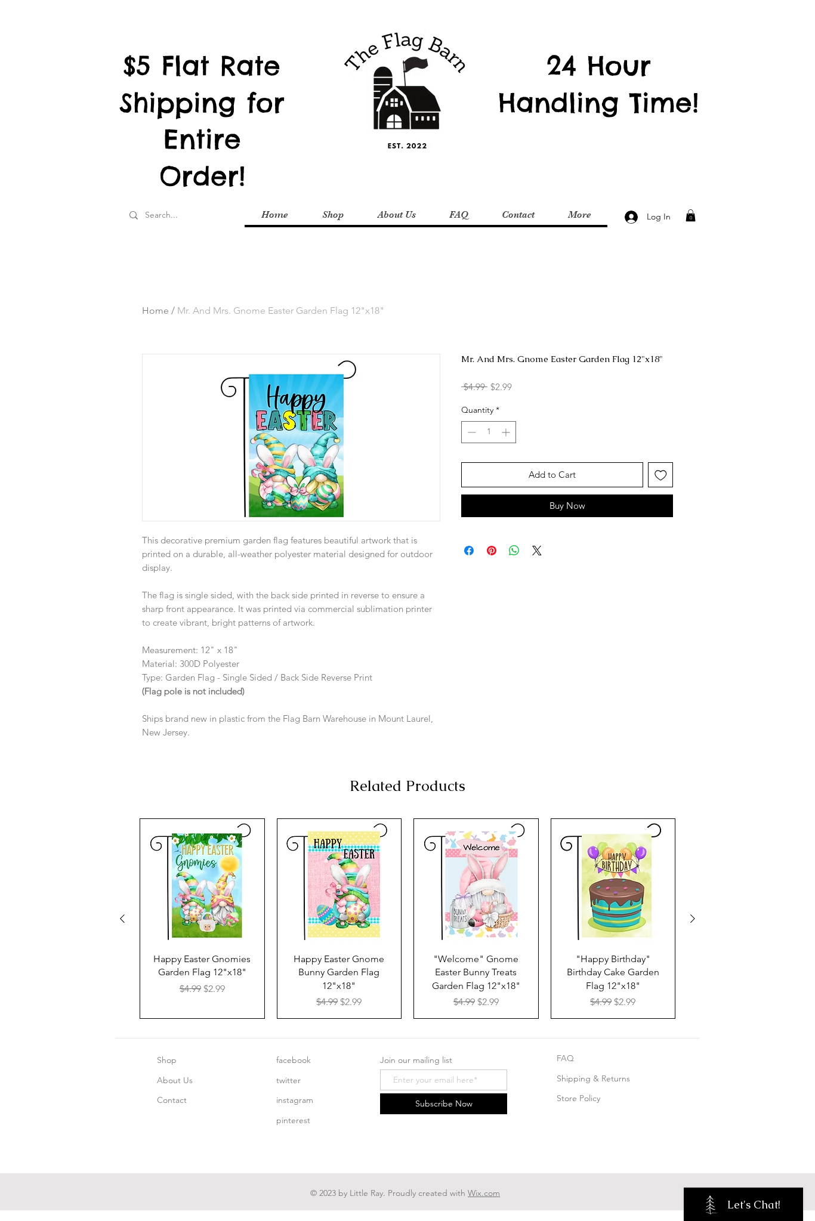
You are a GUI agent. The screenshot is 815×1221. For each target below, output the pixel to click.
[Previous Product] (122, 918)
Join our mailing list (416, 1060)
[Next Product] (693, 918)
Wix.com (484, 1193)
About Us (175, 1080)
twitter (288, 1080)
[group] (407, 918)
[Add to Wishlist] (661, 475)
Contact (172, 1100)
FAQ (565, 1058)
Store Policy (578, 1098)
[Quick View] (202, 881)
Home (155, 310)
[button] (691, 215)
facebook (293, 1060)
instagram (294, 1100)
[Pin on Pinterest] (491, 550)
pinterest (293, 1120)
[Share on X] (537, 550)
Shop (167, 1060)
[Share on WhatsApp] (514, 550)
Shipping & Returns (593, 1078)
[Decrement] (470, 432)
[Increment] (506, 432)
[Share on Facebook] (469, 550)
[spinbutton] (488, 432)
